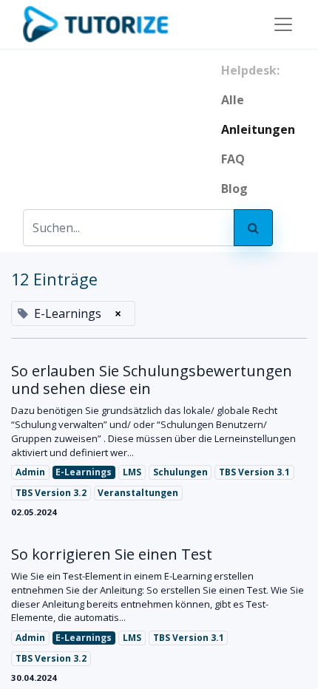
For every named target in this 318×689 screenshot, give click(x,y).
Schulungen (180, 472)
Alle (232, 100)
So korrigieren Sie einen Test (111, 554)
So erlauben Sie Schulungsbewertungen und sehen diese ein (151, 380)
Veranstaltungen (138, 492)
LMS (132, 472)
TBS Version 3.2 (51, 492)
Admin (30, 472)
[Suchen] (253, 227)
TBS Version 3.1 (254, 472)
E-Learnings (83, 472)
